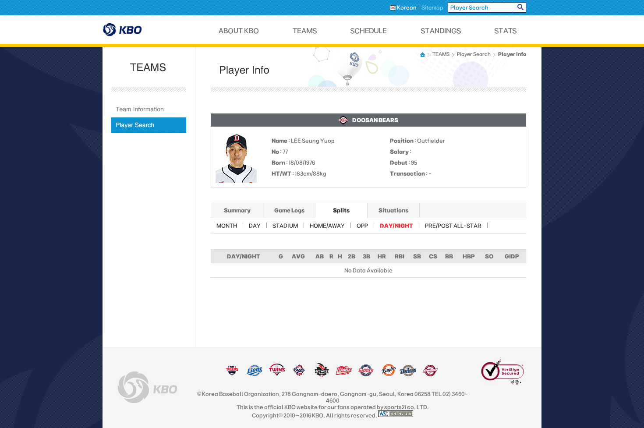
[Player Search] (148, 125)
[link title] (232, 374)
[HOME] (423, 54)
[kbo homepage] (147, 387)
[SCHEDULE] (369, 31)
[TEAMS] (305, 31)
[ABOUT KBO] (239, 31)
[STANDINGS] (441, 31)
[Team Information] (148, 109)
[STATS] (506, 31)
